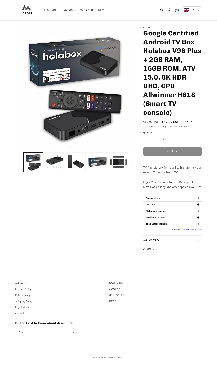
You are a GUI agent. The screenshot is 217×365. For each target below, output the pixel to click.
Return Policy (23, 295)
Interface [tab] (173, 204)
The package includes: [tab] (173, 223)
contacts (20, 313)
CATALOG (114, 289)
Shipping (162, 126)
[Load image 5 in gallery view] (118, 162)
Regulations (22, 307)
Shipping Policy (24, 301)
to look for (21, 283)
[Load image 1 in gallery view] (33, 162)
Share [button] (150, 249)
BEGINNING (116, 283)
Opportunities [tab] (173, 198)
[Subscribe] (72, 333)
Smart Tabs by (190, 229)
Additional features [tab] (173, 217)
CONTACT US (116, 295)
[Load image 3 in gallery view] (76, 162)
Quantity (147, 132)
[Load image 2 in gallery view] (54, 162)
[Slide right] (132, 162)
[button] (68, 10)
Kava (199, 229)
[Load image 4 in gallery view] (97, 162)
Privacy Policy (23, 289)
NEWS (112, 301)
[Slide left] (19, 162)
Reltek (103, 357)
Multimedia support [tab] (173, 211)
